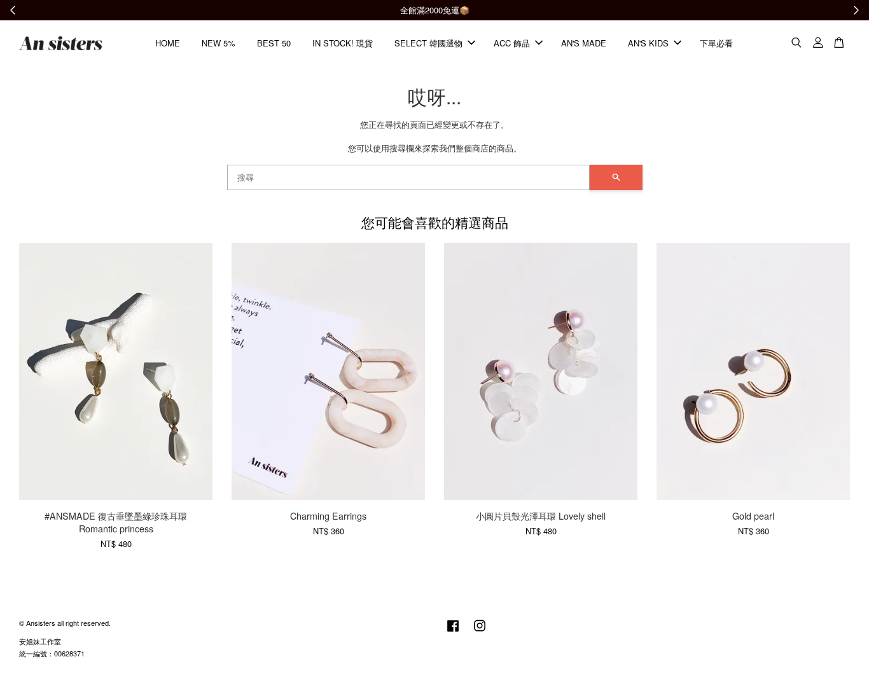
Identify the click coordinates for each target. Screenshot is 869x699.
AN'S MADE (583, 43)
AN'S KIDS (648, 43)
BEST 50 (274, 43)
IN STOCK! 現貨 (342, 43)
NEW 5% (218, 43)
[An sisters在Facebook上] (453, 631)
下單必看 (716, 43)
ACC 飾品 (512, 43)
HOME (167, 43)
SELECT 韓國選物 (428, 43)
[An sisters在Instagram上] (480, 631)
